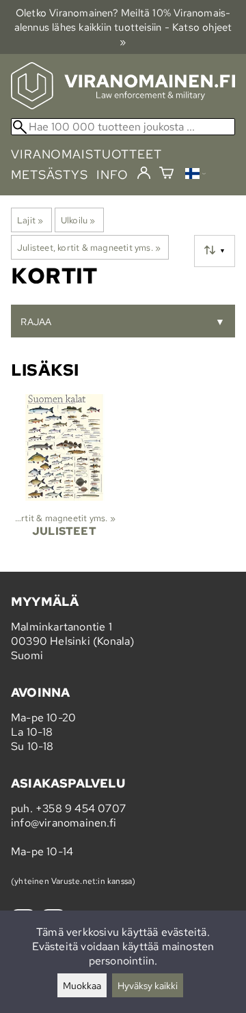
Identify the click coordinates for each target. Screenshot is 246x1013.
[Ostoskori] (166, 174)
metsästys (49, 174)
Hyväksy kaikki (148, 985)
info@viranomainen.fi (63, 823)
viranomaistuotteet (86, 154)
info (112, 174)
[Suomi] (195, 175)
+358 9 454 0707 (81, 808)
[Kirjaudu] (144, 173)
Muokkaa (82, 985)
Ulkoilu (78, 220)
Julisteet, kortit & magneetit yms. (89, 247)
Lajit (30, 220)
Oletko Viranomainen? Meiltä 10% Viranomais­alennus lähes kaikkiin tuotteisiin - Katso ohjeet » (123, 27)
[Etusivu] (123, 105)
